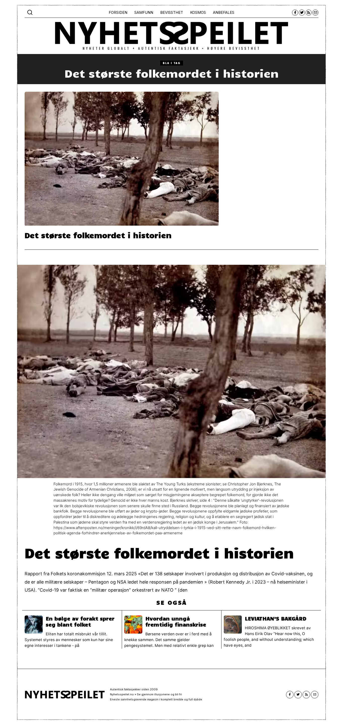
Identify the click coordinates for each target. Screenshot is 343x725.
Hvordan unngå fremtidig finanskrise (175, 621)
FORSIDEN (118, 12)
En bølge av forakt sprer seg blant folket (80, 621)
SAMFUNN (143, 12)
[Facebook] (295, 13)
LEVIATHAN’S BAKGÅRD (275, 618)
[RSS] (309, 13)
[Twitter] (302, 13)
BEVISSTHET (171, 12)
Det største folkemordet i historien (98, 235)
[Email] (315, 13)
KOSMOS (198, 12)
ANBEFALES (223, 12)
